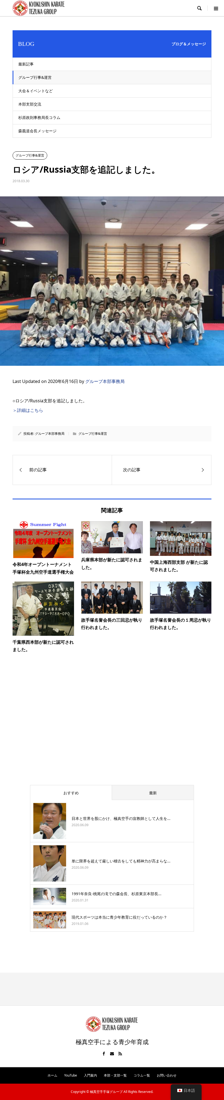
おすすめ (71, 792)
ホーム (52, 1075)
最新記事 (26, 64)
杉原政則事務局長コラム (39, 117)
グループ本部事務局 (105, 381)
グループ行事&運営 (35, 77)
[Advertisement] (112, 726)
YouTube (70, 1075)
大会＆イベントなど (35, 90)
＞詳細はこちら (28, 410)
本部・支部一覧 (115, 1075)
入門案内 (90, 1075)
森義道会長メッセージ (37, 130)
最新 (153, 792)
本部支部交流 (29, 104)
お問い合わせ (166, 1075)
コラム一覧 (142, 1075)
